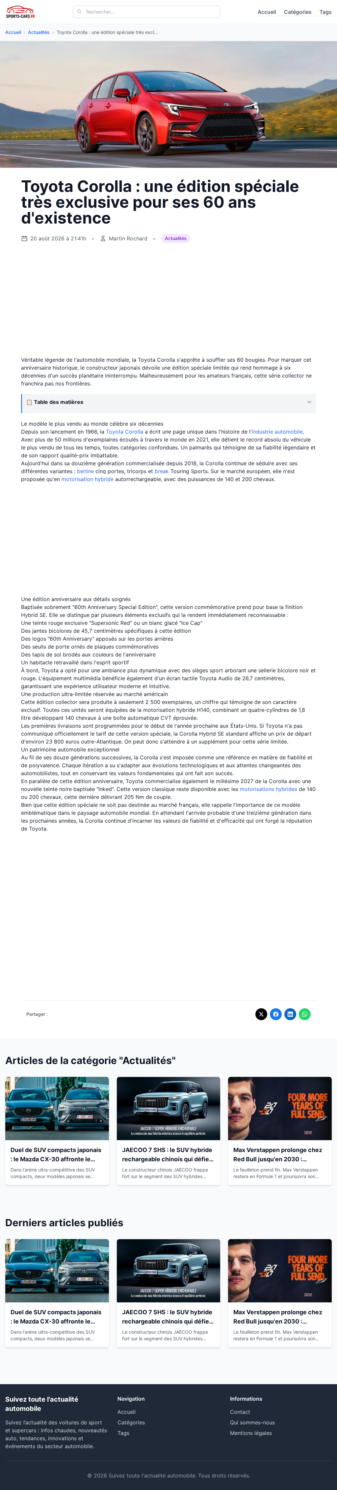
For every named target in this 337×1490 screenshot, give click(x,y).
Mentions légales (251, 1433)
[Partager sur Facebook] (276, 1014)
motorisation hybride (88, 479)
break (162, 471)
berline (85, 471)
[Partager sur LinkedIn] (290, 1014)
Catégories (298, 12)
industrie (263, 431)
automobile (289, 431)
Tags (326, 12)
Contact (240, 1412)
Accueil (267, 12)
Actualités (39, 32)
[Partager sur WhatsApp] (305, 1014)
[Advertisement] (168, 300)
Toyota (114, 431)
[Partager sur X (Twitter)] (261, 1014)
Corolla (134, 431)
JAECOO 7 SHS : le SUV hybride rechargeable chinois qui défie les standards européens (167, 1159)
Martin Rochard (128, 238)
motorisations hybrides (268, 789)
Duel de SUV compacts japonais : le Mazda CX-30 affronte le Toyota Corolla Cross (56, 1159)
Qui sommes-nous (252, 1422)
